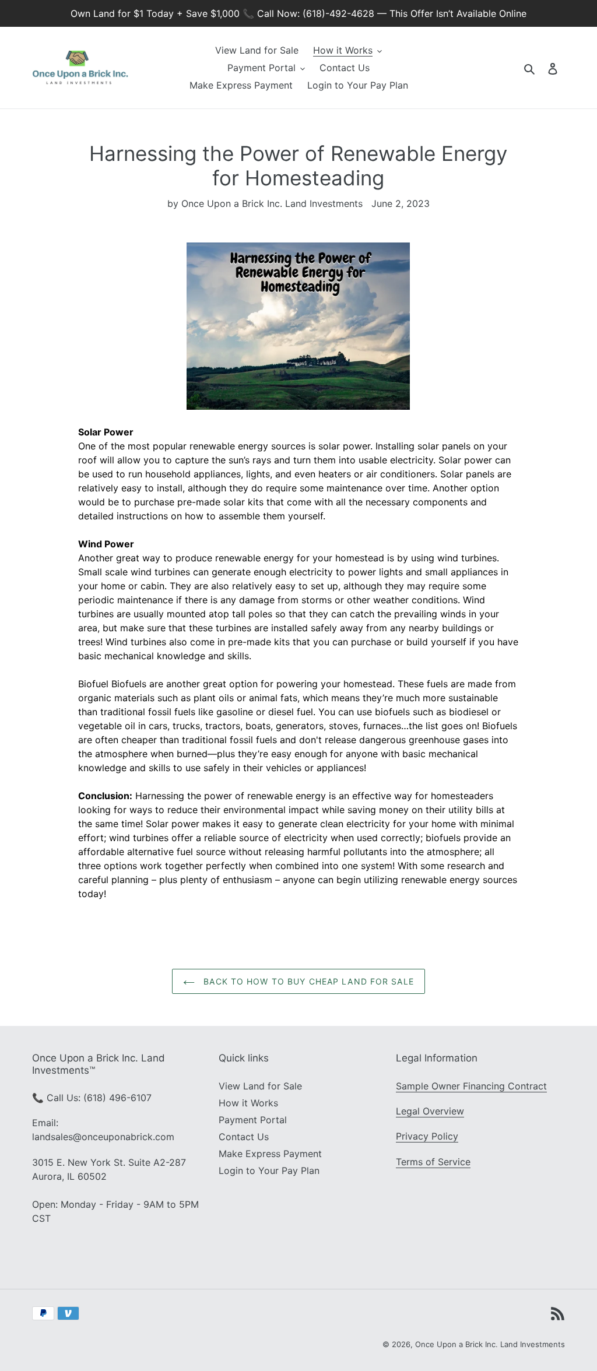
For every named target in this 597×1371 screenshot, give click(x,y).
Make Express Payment (270, 1153)
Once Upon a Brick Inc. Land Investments (490, 1344)
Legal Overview (430, 1111)
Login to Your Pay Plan (269, 1170)
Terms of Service (433, 1162)
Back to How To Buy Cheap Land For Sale (307, 981)
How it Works (248, 1103)
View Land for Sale (260, 1086)
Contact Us (244, 1136)
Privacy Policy (427, 1136)
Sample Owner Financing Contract (471, 1086)
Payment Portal (253, 1120)
